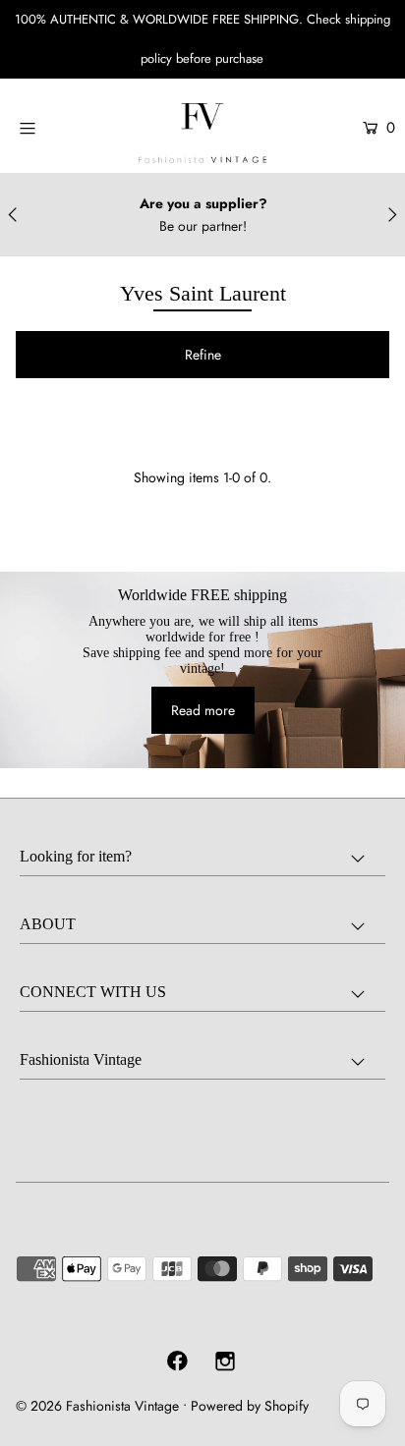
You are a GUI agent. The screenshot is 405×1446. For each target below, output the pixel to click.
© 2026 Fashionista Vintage (97, 1406)
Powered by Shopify (250, 1406)
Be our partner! (203, 226)
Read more (203, 710)
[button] (202, 354)
